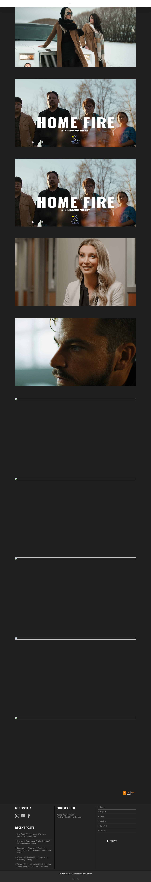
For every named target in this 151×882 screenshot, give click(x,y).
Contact (102, 812)
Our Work (103, 826)
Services (102, 831)
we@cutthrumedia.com (71, 817)
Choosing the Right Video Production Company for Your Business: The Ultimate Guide (34, 850)
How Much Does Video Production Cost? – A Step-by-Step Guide (33, 842)
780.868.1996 (68, 815)
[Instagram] (17, 816)
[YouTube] (23, 816)
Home (101, 807)
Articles (102, 821)
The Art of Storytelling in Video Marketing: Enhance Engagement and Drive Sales (34, 865)
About (101, 816)
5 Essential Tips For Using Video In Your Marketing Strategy (33, 858)
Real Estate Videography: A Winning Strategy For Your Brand (31, 835)
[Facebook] (29, 816)
